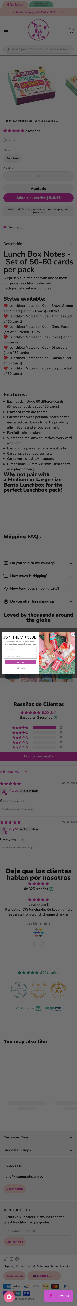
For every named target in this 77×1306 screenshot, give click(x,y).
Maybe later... (20, 668)
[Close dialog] (72, 634)
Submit (20, 662)
